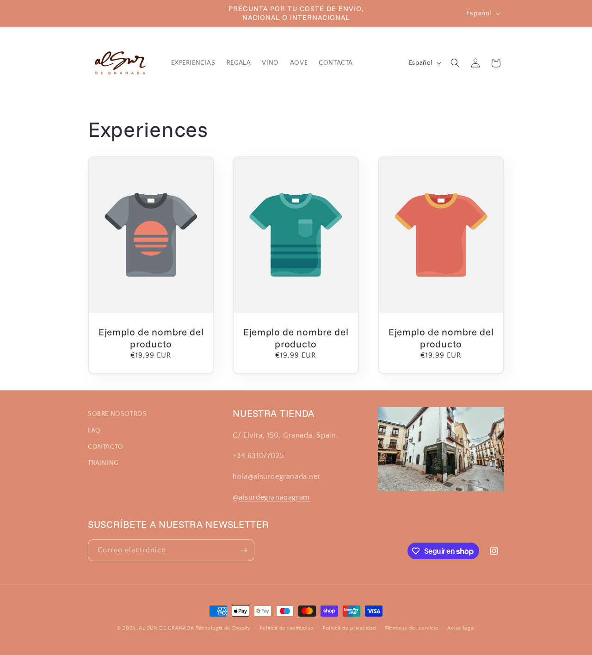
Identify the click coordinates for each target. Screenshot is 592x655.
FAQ (94, 430)
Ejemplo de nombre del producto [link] (151, 337)
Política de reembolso (287, 628)
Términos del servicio (411, 628)
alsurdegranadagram (274, 497)
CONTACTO (105, 447)
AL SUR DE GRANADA (166, 628)
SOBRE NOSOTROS (117, 414)
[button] (455, 63)
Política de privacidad (349, 628)
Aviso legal (461, 628)
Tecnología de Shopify (223, 628)
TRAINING (103, 463)
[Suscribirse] (244, 550)
